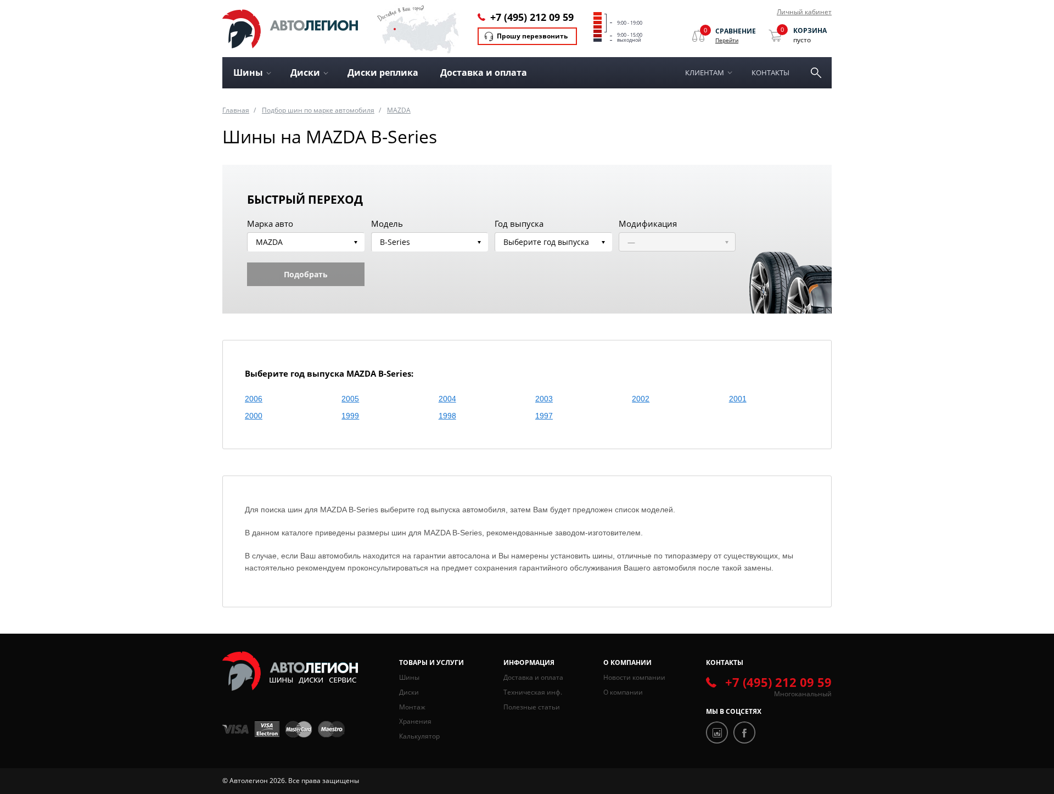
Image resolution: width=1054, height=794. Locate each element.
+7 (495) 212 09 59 (532, 17)
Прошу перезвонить (532, 36)
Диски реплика (382, 72)
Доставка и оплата (483, 72)
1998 (447, 415)
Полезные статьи (531, 707)
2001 (738, 398)
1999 (350, 415)
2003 (544, 398)
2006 (253, 398)
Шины (409, 677)
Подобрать (306, 274)
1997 (544, 415)
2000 (253, 415)
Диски (409, 692)
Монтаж (412, 707)
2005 (350, 398)
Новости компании (634, 677)
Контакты (770, 72)
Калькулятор (419, 736)
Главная (235, 110)
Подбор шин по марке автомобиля (318, 110)
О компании (623, 692)
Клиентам (704, 72)
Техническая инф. (532, 692)
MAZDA (399, 110)
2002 (640, 398)
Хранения (415, 721)
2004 (447, 398)
